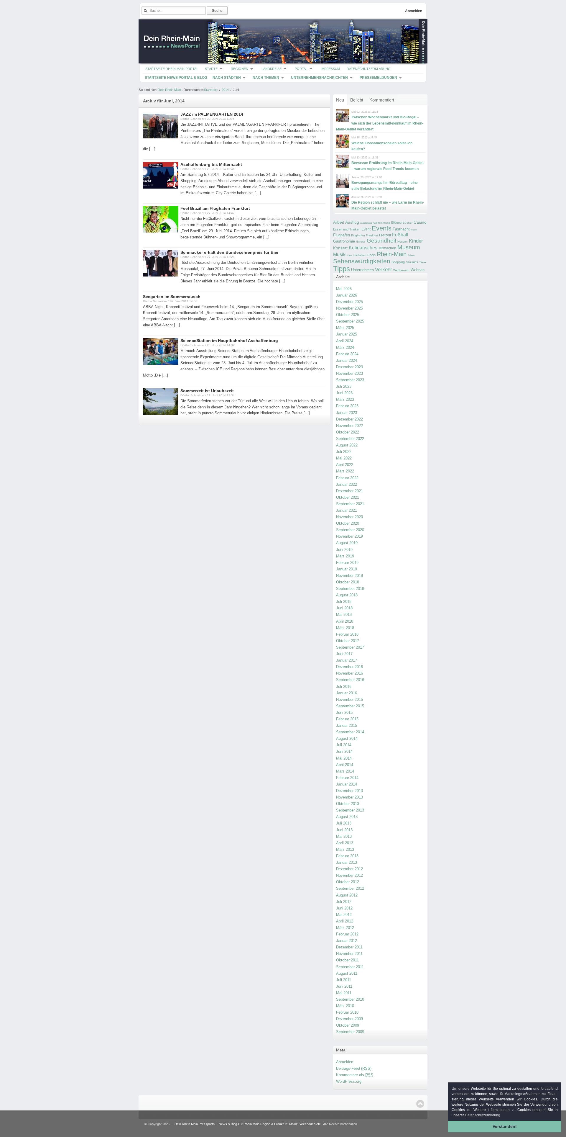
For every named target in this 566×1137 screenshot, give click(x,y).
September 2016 (350, 680)
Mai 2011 (343, 993)
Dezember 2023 (349, 367)
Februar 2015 (347, 719)
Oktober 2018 (347, 582)
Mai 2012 (344, 914)
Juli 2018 (343, 601)
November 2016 (349, 673)
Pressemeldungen (378, 78)
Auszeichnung (381, 222)
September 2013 (350, 810)
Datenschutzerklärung (369, 69)
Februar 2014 (347, 778)
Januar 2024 (346, 360)
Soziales (412, 262)
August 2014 (347, 738)
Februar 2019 (347, 562)
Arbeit (338, 222)
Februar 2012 (347, 934)
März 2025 (345, 327)
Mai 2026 (344, 289)
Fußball (400, 234)
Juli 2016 (343, 686)
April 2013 (344, 843)
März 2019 (345, 556)
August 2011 (346, 973)
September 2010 (350, 999)
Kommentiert (381, 99)
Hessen (402, 241)
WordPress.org (348, 1081)
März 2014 (345, 771)
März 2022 (345, 471)
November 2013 (349, 797)
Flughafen (341, 235)
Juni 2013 (344, 830)
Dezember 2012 (349, 869)
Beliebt (356, 99)
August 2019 (347, 543)
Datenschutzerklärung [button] (482, 1115)
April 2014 (344, 765)
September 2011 (350, 967)
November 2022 (349, 425)
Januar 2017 (346, 660)
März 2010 (345, 1006)
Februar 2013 (347, 856)
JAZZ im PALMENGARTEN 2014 (211, 114)
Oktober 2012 (347, 882)
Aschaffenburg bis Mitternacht (211, 164)
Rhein (371, 255)
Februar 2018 (347, 634)
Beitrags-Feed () (353, 1068)
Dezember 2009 (349, 1019)
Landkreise (271, 69)
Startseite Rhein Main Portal (171, 69)
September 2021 (350, 504)
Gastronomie (344, 241)
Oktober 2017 (347, 641)
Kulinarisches (363, 247)
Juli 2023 (343, 386)
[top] (420, 1104)
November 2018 (349, 575)
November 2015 (349, 699)
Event (366, 229)
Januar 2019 (346, 569)
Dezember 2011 (349, 947)
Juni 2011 (344, 986)
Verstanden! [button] (505, 1126)
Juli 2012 (343, 901)
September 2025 (350, 321)
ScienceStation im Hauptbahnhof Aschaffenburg (229, 340)
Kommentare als (354, 1075)
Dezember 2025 (349, 302)
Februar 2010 (347, 1012)
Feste (414, 229)
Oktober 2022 (347, 432)
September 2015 (350, 706)
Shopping (398, 262)
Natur (349, 255)
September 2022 (350, 438)
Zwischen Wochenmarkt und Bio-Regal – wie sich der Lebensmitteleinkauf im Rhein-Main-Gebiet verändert (379, 123)
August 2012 (347, 895)
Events (381, 228)
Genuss (361, 241)
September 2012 (350, 888)
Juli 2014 (343, 745)
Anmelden (413, 11)
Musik (339, 254)
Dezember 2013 (349, 790)
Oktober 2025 (347, 315)
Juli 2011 (343, 980)
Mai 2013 (344, 836)
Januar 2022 (346, 484)
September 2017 (350, 647)
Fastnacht (401, 229)
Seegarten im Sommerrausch (171, 296)
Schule (411, 255)
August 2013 (347, 816)
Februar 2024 (347, 354)
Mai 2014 (344, 758)
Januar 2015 (346, 725)
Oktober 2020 (347, 523)
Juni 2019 (344, 549)
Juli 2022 (343, 451)
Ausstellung (366, 223)
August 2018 (347, 595)
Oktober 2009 (347, 1025)
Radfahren (359, 255)
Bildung (396, 222)
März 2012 (345, 927)
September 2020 (350, 530)
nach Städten (227, 78)
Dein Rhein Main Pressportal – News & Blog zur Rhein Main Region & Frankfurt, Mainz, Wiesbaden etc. (248, 1124)
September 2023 (350, 380)
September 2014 (350, 732)
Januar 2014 (346, 784)
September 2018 (350, 588)
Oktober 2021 (347, 497)
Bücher (407, 222)
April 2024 (344, 341)
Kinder (416, 241)
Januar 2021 (346, 510)
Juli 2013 (343, 823)
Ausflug (352, 222)
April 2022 (344, 464)
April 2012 (344, 921)
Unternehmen (362, 270)
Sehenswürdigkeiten (361, 261)
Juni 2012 (344, 908)
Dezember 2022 (349, 419)
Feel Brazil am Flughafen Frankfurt (215, 208)
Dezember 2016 (349, 667)
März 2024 (345, 347)
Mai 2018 (344, 614)
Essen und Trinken (346, 229)
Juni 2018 (344, 608)
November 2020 (349, 517)
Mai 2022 (344, 458)
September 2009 (350, 1032)
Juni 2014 (344, 751)
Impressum (330, 69)
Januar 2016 (346, 693)
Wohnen (417, 270)
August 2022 (347, 445)
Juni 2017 (344, 654)
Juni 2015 (344, 712)
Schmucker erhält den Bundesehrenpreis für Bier (229, 252)
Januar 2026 (346, 295)
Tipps (341, 269)
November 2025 (349, 308)
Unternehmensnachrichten (319, 78)
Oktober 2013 (347, 803)
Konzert (340, 248)
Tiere (422, 262)
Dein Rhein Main (169, 89)
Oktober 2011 (347, 960)
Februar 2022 (347, 478)
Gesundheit (381, 241)
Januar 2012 (346, 940)
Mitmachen (387, 248)
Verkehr (383, 269)
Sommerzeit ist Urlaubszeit (207, 390)
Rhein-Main (392, 254)
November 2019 (349, 536)
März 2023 (345, 399)
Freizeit (385, 235)
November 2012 (349, 875)
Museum (408, 247)
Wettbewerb (401, 270)
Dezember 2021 (349, 491)
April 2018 (344, 621)
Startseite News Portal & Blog (176, 78)
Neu (340, 99)
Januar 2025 (346, 334)
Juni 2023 (344, 393)
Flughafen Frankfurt (364, 235)
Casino (420, 222)
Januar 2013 (346, 862)
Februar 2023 (347, 406)
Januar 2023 (346, 412)
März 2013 (345, 849)
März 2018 (345, 628)
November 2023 (349, 373)
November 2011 (349, 953)
